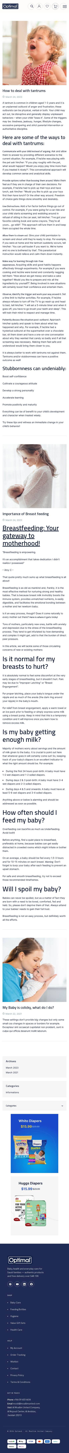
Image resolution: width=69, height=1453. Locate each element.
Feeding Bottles (18, 1309)
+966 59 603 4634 (22, 1399)
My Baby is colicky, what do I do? (28, 1007)
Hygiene (14, 1316)
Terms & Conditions (20, 1382)
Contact (14, 1368)
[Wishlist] (47, 6)
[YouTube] (17, 1284)
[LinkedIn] (24, 1284)
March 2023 (12, 1067)
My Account (16, 1348)
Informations (12, 1092)
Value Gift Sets (17, 1323)
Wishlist (14, 1361)
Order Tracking (17, 1354)
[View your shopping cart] (55, 6)
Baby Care (15, 1302)
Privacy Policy (17, 1375)
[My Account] (39, 6)
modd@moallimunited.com (26, 1403)
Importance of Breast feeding (26, 513)
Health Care (16, 1329)
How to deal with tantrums (24, 90)
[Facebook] (31, 1284)
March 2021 (12, 1072)
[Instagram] (10, 1284)
